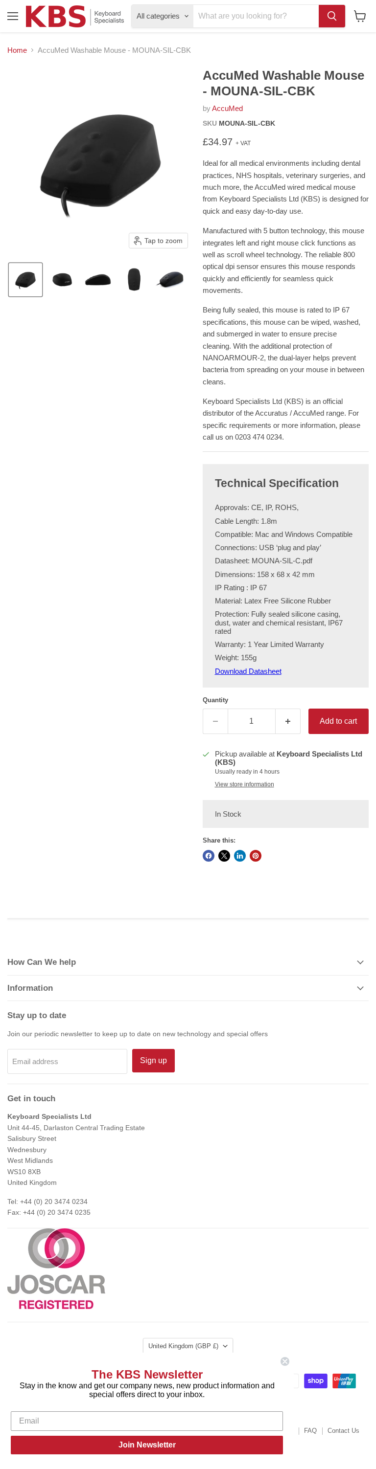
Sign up (153, 1060)
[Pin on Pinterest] (255, 856)
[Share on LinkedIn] (240, 856)
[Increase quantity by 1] (288, 721)
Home (17, 50)
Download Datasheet (248, 671)
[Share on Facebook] (208, 856)
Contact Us (343, 1430)
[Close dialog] (285, 1361)
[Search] (332, 16)
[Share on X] (224, 856)
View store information (244, 784)
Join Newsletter (147, 1445)
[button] (25, 279)
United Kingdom (183, 1346)
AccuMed (227, 108)
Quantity (215, 700)
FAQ (310, 1430)
